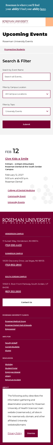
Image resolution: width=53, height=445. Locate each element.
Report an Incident (13, 380)
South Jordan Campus (15, 277)
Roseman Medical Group (15, 321)
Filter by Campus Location (14, 87)
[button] (31, 433)
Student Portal (11, 368)
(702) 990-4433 (13, 245)
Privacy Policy (15, 433)
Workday (9, 364)
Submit (26, 124)
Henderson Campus (14, 234)
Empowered (10, 329)
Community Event (17, 196)
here (43, 9)
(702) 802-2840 (13, 265)
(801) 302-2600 (13, 291)
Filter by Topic (9, 104)
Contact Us (26, 302)
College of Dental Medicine (21, 190)
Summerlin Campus (14, 253)
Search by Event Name (13, 70)
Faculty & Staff (11, 343)
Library (8, 376)
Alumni (8, 350)
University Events (16, 202)
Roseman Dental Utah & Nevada (18, 325)
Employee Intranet (12, 372)
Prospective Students (14, 49)
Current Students (12, 347)
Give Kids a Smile (16, 158)
